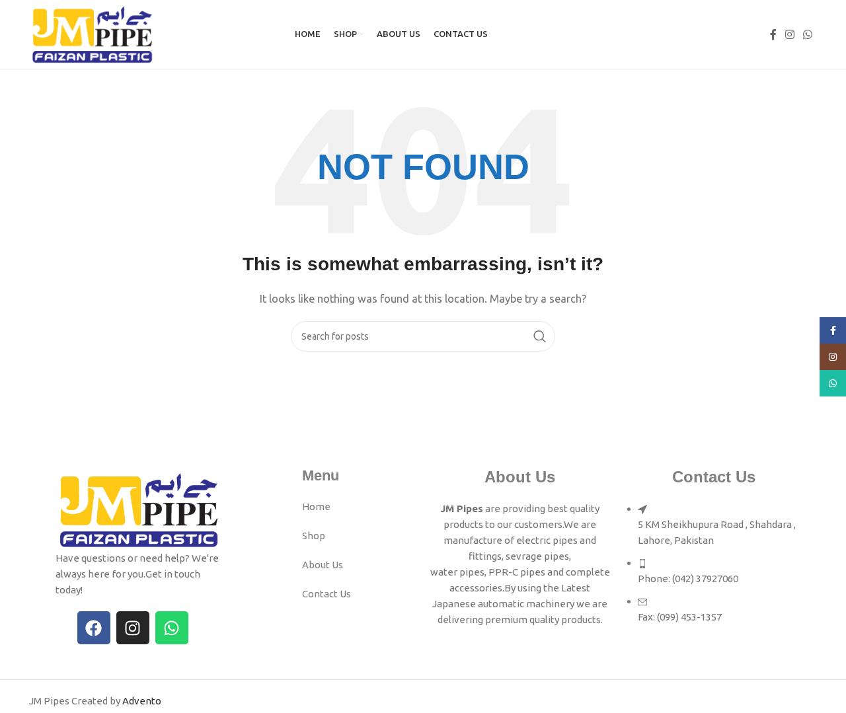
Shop (313, 535)
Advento (141, 700)
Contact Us (326, 593)
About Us (322, 564)
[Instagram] (132, 627)
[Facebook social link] (773, 34)
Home (316, 506)
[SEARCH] (540, 336)
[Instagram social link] (789, 34)
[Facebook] (93, 627)
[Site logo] (92, 33)
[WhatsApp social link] (808, 34)
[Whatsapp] (171, 627)
